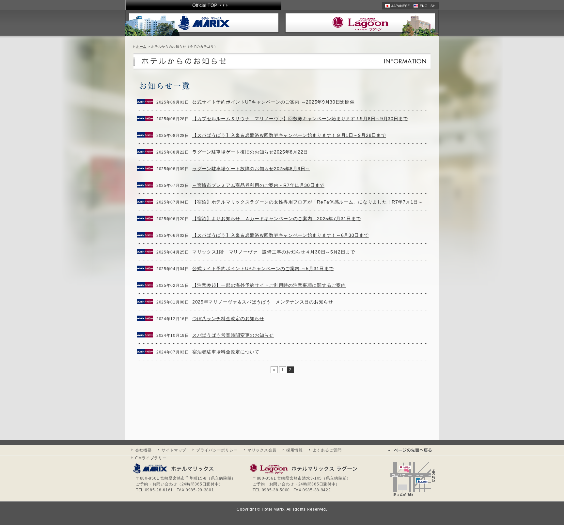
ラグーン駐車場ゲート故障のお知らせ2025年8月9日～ (251, 168)
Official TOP (203, 5)
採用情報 (294, 450)
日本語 (397, 5)
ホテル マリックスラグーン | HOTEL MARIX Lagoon (360, 23)
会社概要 (143, 450)
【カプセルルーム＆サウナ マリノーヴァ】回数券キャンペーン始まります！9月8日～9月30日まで (300, 118)
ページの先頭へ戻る (412, 450)
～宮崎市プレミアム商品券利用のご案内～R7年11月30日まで (258, 185)
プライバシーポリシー (217, 450)
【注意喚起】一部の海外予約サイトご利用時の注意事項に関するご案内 (269, 285)
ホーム (141, 46)
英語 (426, 5)
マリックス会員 (261, 450)
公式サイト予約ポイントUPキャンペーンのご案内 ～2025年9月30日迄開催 (273, 102)
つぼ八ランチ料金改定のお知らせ (228, 318)
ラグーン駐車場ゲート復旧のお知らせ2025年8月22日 (250, 152)
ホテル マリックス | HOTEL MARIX (203, 23)
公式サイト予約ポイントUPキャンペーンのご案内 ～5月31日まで (263, 268)
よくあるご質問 (327, 450)
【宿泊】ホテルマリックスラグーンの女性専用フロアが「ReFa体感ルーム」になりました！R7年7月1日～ (307, 202)
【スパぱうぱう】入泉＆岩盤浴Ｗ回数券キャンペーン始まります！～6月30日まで (280, 235)
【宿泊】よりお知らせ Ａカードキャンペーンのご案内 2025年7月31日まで (276, 218)
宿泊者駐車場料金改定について (225, 351)
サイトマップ (174, 450)
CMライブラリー (151, 458)
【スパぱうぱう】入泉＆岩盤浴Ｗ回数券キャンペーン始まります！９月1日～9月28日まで (289, 135)
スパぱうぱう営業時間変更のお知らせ (233, 335)
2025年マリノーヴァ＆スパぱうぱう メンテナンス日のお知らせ (262, 301)
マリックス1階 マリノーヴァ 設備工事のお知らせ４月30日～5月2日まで (273, 251)
